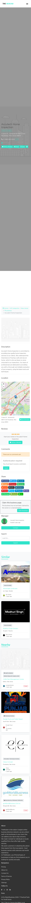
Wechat (14, 494)
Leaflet (14, 414)
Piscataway (8, 310)
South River (6, 721)
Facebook (5, 481)
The (8, 4)
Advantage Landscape (10, 588)
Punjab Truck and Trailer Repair (13, 719)
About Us (4, 870)
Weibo (5, 490)
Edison (4, 681)
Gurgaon (5, 630)
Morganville (6, 805)
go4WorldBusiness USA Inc (11, 803)
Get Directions (25, 419)
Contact (15, 528)
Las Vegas (5, 591)
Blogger (5, 484)
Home (6, 308)
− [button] (3, 386)
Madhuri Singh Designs (10, 628)
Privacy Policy (5, 879)
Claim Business (23, 510)
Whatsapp (6, 494)
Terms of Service (6, 876)
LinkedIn (21, 481)
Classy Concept (8, 762)
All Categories (14, 308)
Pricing (3, 867)
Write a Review (7, 146)
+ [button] (3, 384)
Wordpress (20, 487)
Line (21, 494)
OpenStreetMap (20, 414)
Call (17, 139)
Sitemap (4, 882)
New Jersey (24, 308)
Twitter (14, 481)
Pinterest (13, 484)
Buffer (12, 487)
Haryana (10, 630)
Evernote (21, 484)
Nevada (11, 591)
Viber (26, 490)
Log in (6, 468)
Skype (12, 490)
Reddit (5, 487)
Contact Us (4, 873)
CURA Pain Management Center (13, 679)
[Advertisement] (15, 289)
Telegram (19, 490)
